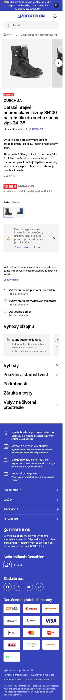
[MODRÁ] (20, 212)
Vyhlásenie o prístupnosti (18, 670)
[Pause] (56, 5)
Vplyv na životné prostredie (20, 405)
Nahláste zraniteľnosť (16, 674)
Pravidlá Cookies (13, 679)
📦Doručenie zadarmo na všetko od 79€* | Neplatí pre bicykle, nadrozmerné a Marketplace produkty (28, 5)
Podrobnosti (15, 383)
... (16, 34)
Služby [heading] (8, 499)
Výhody (11, 365)
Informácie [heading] (11, 509)
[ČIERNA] (9, 212)
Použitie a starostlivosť (26, 374)
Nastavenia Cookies (42, 674)
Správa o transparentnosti (40, 679)
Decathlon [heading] (11, 519)
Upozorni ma (11, 279)
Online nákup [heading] (12, 490)
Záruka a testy (18, 393)
